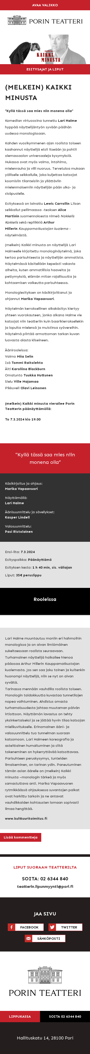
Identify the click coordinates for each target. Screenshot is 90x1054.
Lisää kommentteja (21, 837)
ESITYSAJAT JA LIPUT (45, 69)
